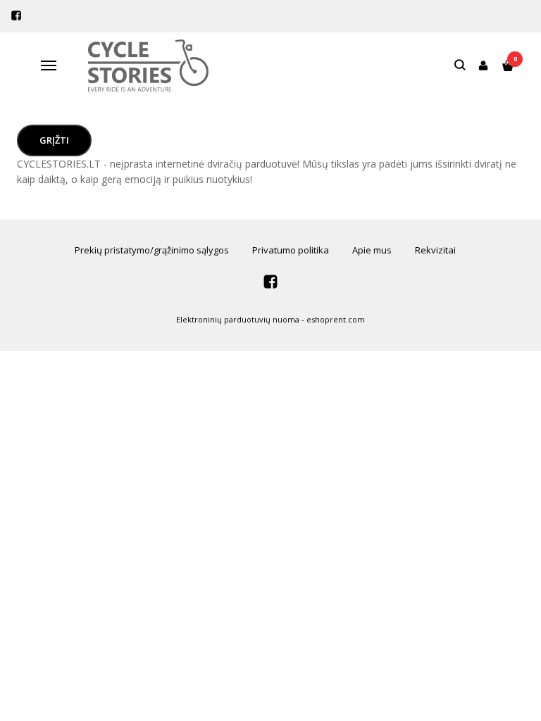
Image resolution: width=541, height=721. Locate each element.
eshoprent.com (335, 319)
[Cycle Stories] (148, 65)
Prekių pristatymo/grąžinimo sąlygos (152, 250)
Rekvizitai (435, 250)
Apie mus (372, 250)
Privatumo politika (290, 250)
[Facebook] (16, 15)
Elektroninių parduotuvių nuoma (237, 319)
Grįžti (54, 140)
